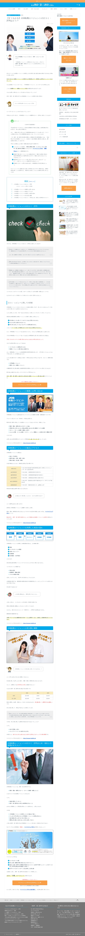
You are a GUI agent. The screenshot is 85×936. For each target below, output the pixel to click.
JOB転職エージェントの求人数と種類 (23, 195)
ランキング (44, 8)
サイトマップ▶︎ (62, 134)
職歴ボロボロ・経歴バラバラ (37, 917)
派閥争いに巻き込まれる (36, 912)
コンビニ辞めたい (35, 923)
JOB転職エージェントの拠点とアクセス (23, 191)
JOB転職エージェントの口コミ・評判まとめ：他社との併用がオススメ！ (31, 197)
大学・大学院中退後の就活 (37, 927)
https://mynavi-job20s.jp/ (29, 443)
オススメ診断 (12, 8)
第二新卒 (26, 8)
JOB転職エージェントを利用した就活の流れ (24, 193)
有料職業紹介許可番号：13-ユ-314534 (68, 118)
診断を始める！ (68, 188)
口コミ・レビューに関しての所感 (24, 186)
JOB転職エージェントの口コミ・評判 (23, 184)
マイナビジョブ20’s (38, 148)
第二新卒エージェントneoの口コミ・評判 (14, 913)
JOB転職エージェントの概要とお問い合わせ (24, 189)
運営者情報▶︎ (62, 129)
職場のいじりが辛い (35, 915)
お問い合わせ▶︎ (62, 131)
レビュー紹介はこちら (69, 90)
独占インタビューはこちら (69, 59)
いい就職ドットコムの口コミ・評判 (13, 912)
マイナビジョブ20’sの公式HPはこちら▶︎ (29, 384)
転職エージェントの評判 (14, 900)
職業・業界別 (54, 8)
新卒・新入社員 (35, 8)
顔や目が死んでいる (35, 913)
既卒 (19, 8)
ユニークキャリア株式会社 (71, 108)
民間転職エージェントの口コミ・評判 (13, 15)
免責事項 (17, 934)
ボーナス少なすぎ (35, 910)
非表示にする (32, 181)
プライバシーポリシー (10, 934)
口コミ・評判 (63, 8)
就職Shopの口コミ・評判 (10, 910)
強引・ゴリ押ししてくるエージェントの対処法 (15, 915)
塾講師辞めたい (34, 922)
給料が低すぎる (34, 918)
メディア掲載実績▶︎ (63, 136)
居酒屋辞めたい (34, 920)
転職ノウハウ (73, 8)
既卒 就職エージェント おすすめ (68, 21)
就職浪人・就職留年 (35, 925)
